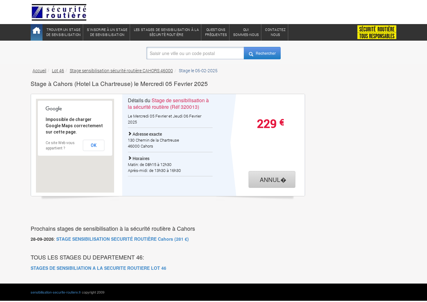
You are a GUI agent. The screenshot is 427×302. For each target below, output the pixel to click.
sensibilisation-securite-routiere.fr (56, 291)
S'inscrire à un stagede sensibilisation (107, 32)
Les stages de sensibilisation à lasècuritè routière (166, 32)
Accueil (39, 70)
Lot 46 (58, 70)
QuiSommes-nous (246, 32)
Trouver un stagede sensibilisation (63, 32)
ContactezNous (275, 32)
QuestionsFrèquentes (216, 32)
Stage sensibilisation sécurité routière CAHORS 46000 (121, 70)
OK (94, 145)
